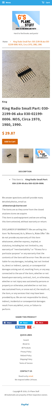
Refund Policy (26, 355)
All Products (26, 348)
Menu (8, 2)
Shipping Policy (26, 359)
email (31, 376)
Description (25, 171)
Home (5, 41)
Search (26, 340)
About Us (26, 344)
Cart (47, 2)
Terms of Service (26, 363)
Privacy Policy (26, 352)
